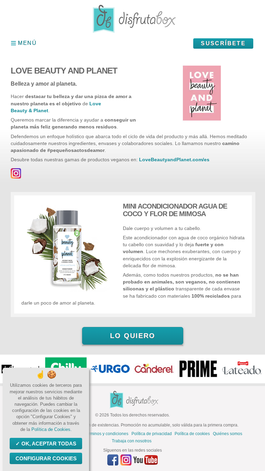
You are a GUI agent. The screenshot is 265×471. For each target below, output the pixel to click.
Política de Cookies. (51, 429)
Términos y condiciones (106, 434)
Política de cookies (192, 434)
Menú (27, 43)
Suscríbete (223, 43)
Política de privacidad (151, 434)
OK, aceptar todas (48, 443)
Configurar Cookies (46, 458)
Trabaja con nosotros (131, 441)
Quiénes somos (227, 434)
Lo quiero (132, 335)
